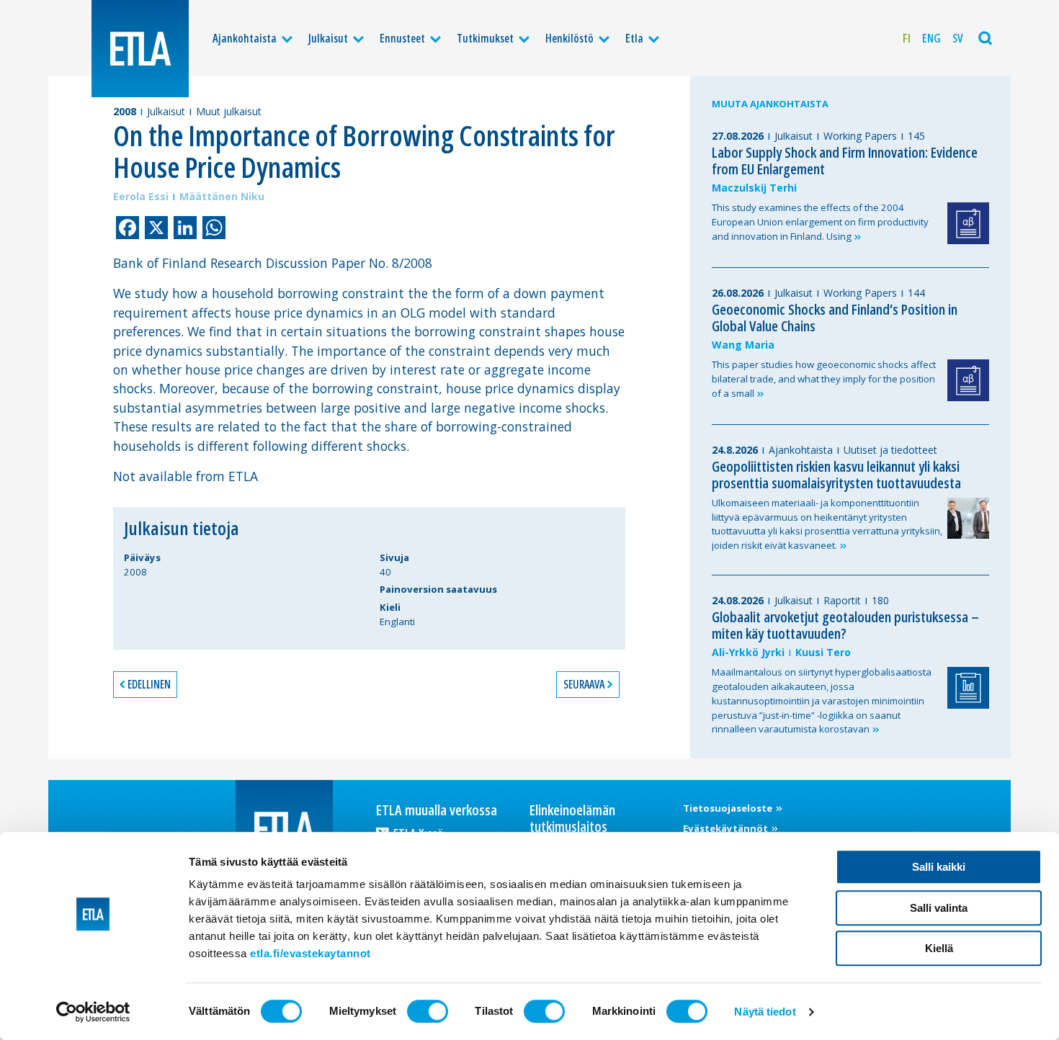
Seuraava (583, 684)
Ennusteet (402, 38)
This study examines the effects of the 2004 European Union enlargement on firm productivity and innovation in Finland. (820, 222)
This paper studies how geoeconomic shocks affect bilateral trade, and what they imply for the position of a (824, 379)
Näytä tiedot (764, 1011)
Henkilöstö (569, 38)
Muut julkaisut (229, 111)
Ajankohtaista (245, 38)
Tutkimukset (485, 38)
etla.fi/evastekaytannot (310, 953)
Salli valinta (939, 908)
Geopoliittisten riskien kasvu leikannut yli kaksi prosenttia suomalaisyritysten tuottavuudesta (836, 475)
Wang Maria (743, 344)
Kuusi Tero (823, 652)
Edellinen (149, 684)
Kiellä (939, 948)
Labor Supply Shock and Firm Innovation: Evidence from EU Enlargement (845, 161)
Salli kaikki (938, 867)
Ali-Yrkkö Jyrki (748, 652)
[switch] (427, 1011)
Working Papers (860, 136)
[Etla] (140, 48)
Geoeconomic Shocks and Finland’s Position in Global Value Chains (834, 318)
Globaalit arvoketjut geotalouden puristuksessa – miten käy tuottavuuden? (845, 625)
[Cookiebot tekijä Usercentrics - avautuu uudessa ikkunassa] (93, 1012)
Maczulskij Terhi (754, 187)
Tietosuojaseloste (728, 808)
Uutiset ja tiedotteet (890, 450)
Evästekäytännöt (726, 828)
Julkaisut (328, 38)
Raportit (842, 600)
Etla (634, 38)
